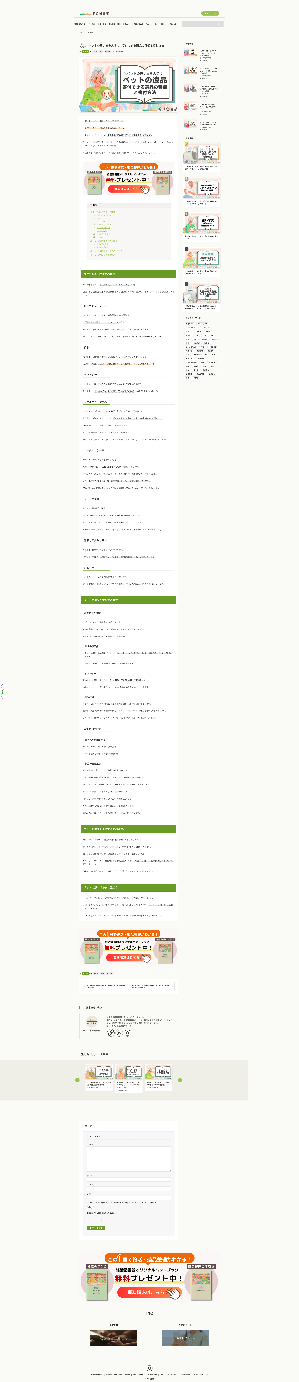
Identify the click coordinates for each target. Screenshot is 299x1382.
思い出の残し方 (191, 347)
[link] (111, 1032)
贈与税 (196, 370)
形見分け (207, 343)
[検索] (219, 24)
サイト (89, 1194)
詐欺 (187, 366)
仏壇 (204, 335)
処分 (187, 339)
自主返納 (201, 358)
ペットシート (102, 222)
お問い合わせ (210, 13)
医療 (195, 339)
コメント (91, 1145)
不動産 (208, 331)
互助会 (188, 335)
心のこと (163, 1374)
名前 (89, 1176)
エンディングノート (192, 327)
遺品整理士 (200, 374)
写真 (212, 335)
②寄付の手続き (102, 247)
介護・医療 (118, 1374)
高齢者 (196, 378)
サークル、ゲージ (103, 228)
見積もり (212, 362)
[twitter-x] (119, 1032)
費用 (212, 366)
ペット (95, 51)
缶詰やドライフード (104, 215)
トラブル (189, 331)
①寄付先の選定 (102, 244)
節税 (205, 354)
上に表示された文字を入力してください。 (102, 1213)
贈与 (187, 370)
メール (90, 1185)
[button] (2, 684)
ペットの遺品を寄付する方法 (105, 241)
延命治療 (197, 343)
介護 (196, 335)
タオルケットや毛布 (104, 225)
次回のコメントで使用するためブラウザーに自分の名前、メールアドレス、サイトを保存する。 (124, 1203)
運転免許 (206, 370)
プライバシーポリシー (200, 1374)
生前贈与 (210, 351)
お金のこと (190, 324)
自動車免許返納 (191, 362)
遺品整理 (85, 51)
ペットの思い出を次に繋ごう (105, 255)
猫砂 (98, 218)
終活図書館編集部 (91, 1031)
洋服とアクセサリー (104, 234)
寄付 (101, 51)
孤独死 (214, 339)
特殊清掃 (189, 351)
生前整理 (200, 351)
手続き (203, 347)
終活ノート (190, 358)
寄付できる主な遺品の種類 (104, 212)
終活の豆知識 (152, 1374)
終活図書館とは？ (97, 1374)
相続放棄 (197, 354)
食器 (187, 378)
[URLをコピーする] (2, 697)
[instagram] (127, 1032)
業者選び (213, 347)
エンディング (202, 324)
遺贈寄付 (212, 374)
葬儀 (202, 362)
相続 (187, 354)
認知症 (196, 366)
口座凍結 (204, 339)
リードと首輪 (102, 231)
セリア (206, 327)
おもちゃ (100, 237)
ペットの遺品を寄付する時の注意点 (108, 251)
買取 (204, 366)
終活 (213, 354)
